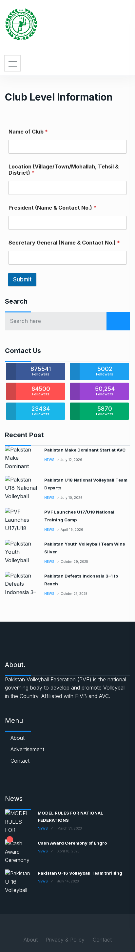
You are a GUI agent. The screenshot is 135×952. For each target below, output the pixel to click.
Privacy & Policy (65, 939)
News (49, 460)
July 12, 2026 (71, 460)
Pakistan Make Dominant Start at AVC (84, 449)
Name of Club (28, 132)
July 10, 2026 (72, 498)
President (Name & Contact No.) (52, 208)
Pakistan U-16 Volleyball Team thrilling (80, 873)
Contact (19, 760)
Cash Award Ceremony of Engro (72, 843)
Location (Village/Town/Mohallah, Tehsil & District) (64, 170)
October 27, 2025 (74, 593)
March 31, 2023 (69, 828)
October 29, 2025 (74, 561)
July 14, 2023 (68, 881)
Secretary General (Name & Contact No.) (64, 243)
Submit (22, 279)
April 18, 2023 (68, 851)
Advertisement (27, 749)
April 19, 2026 (72, 530)
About (17, 738)
